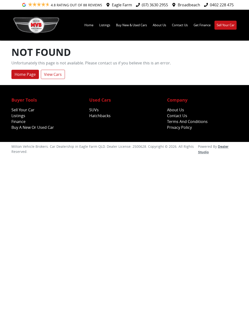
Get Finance (202, 25)
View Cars (53, 74)
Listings (104, 25)
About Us (159, 25)
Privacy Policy (179, 127)
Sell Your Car (225, 25)
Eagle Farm (122, 5)
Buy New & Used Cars (131, 25)
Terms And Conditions (187, 121)
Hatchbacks (100, 115)
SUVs (94, 110)
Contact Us (180, 25)
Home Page (25, 74)
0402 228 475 (222, 5)
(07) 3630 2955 (155, 5)
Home (88, 25)
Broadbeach (189, 5)
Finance (18, 121)
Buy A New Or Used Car (32, 127)
